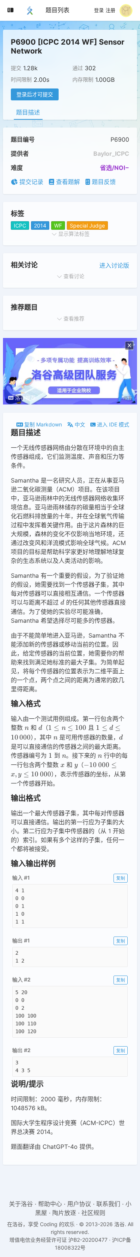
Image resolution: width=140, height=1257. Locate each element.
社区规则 (93, 1212)
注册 (110, 10)
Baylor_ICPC (111, 153)
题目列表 (57, 10)
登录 (99, 10)
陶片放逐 (64, 1212)
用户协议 (79, 1204)
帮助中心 (50, 1204)
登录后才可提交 (34, 94)
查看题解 (67, 182)
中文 (79, 424)
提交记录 (30, 182)
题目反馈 (103, 182)
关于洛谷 (21, 1204)
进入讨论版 (114, 265)
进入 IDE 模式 (112, 424)
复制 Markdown (42, 424)
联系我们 (108, 1204)
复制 (120, 878)
